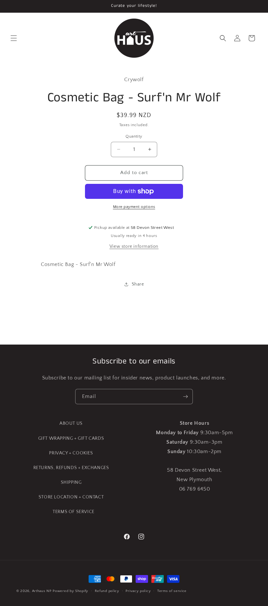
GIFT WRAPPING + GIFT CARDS (71, 438)
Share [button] (138, 284)
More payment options (134, 207)
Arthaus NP (42, 591)
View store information (134, 246)
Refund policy (107, 591)
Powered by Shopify (70, 591)
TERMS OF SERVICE (73, 511)
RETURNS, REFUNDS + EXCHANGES (71, 467)
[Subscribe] (185, 396)
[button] (14, 38)
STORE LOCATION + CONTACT (71, 497)
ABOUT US (71, 423)
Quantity (134, 136)
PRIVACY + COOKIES (71, 453)
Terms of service (172, 591)
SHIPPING (71, 482)
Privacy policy (138, 591)
